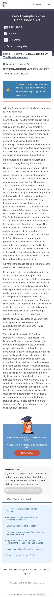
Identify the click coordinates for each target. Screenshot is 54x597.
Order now (27, 453)
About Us (37, 569)
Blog (15, 569)
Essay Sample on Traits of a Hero (22, 526)
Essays (18, 53)
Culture (22, 64)
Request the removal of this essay (23, 490)
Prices (29, 569)
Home (7, 53)
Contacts (46, 569)
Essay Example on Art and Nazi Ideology (25, 549)
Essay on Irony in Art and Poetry (21, 555)
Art (28, 64)
